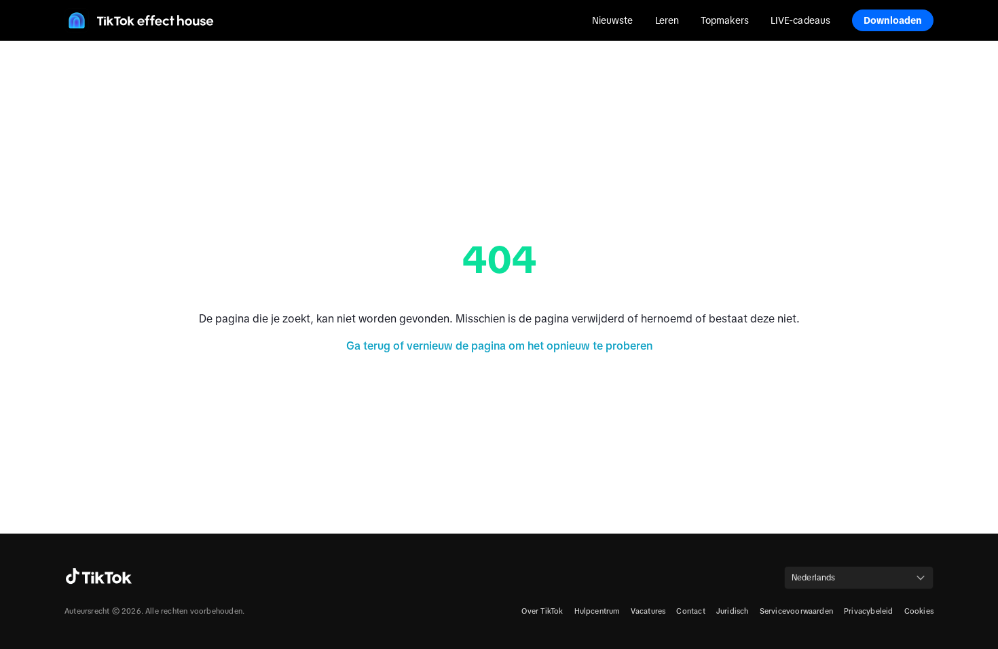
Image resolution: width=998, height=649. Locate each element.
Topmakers (725, 20)
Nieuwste (612, 20)
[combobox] (859, 577)
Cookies (919, 611)
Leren (667, 20)
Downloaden (893, 20)
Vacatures (648, 611)
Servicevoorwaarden (797, 611)
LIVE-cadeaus (800, 20)
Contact (690, 611)
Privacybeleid (868, 611)
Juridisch (732, 611)
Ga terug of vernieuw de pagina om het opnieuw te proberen (499, 345)
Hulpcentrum (597, 611)
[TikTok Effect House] (139, 20)
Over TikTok (542, 611)
